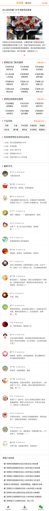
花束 (6, 125)
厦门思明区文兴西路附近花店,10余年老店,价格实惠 (23, 488)
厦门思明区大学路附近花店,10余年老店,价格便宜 (22, 472)
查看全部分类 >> (40, 121)
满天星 (24, 130)
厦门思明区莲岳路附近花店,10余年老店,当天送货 (22, 480)
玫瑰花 (42, 125)
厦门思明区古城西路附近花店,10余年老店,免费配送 (23, 497)
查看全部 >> (41, 62)
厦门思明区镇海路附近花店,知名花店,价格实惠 (21, 464)
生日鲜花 (33, 130)
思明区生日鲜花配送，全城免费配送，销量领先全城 (23, 484)
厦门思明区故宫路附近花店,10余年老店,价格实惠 (22, 468)
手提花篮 (33, 125)
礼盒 (15, 125)
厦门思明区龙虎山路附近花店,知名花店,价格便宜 (22, 492)
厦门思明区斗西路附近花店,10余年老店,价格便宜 (22, 476)
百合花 (6, 130)
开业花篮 (24, 125)
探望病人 (42, 130)
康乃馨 (15, 130)
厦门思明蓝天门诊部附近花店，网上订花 (19, 501)
